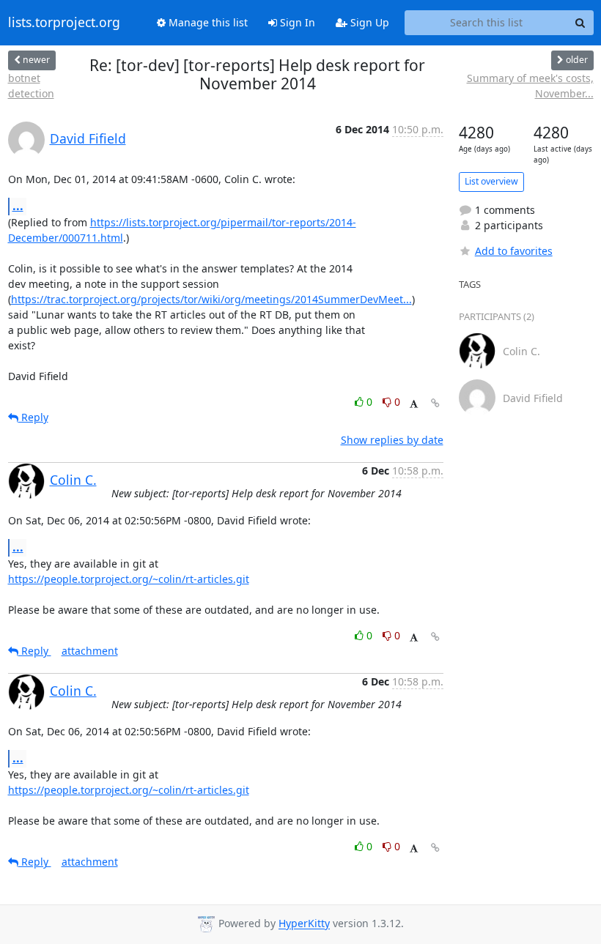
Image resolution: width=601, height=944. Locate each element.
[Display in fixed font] (414, 404)
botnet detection (31, 85)
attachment (90, 651)
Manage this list (207, 22)
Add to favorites (514, 251)
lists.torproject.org (64, 22)
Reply (33, 417)
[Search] (580, 22)
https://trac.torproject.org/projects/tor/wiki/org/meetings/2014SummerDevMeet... (211, 299)
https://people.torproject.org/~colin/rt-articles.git (128, 579)
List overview (491, 181)
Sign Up (368, 22)
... (17, 206)
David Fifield (88, 138)
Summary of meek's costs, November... (530, 85)
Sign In (296, 22)
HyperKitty (304, 924)
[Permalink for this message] (435, 403)
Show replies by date (392, 440)
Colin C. (73, 479)
